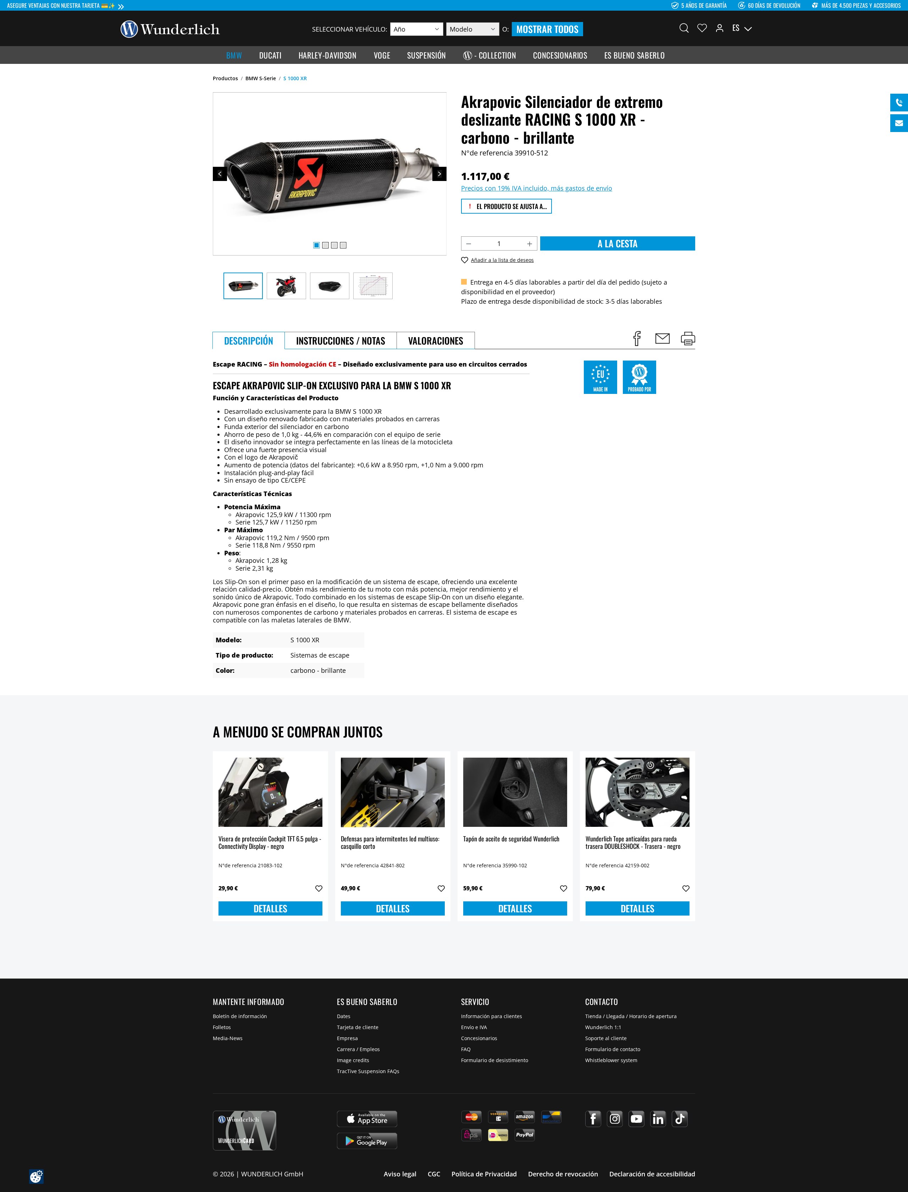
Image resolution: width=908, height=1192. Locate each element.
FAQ (466, 1049)
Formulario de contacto (612, 1049)
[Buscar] (684, 28)
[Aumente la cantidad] (529, 243)
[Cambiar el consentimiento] (36, 1176)
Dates (343, 1016)
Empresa (347, 1038)
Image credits (353, 1060)
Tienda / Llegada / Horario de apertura (631, 1016)
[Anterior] (220, 174)
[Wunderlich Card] (244, 1130)
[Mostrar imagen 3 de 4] (334, 245)
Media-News (228, 1038)
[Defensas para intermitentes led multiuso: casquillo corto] (393, 792)
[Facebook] (593, 1119)
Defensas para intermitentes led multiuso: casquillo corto (390, 843)
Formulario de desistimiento (494, 1060)
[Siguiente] (439, 174)
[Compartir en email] (662, 338)
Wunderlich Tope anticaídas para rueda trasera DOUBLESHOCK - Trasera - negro (633, 843)
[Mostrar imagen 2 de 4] (325, 245)
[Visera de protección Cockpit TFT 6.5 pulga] (270, 792)
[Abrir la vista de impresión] (688, 338)
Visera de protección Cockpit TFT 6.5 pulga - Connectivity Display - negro (269, 843)
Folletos (222, 1027)
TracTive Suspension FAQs (368, 1071)
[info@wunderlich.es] (899, 123)
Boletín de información (240, 1016)
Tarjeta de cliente (357, 1027)
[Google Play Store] (367, 1141)
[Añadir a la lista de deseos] (318, 888)
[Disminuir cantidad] (468, 243)
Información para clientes (491, 1016)
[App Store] (367, 1119)
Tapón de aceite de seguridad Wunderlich (511, 839)
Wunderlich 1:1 (603, 1027)
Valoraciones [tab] (435, 340)
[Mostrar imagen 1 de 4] (316, 245)
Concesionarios (479, 1038)
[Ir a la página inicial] (170, 28)
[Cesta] (783, 28)
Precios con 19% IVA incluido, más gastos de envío (536, 188)
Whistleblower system (611, 1060)
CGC (434, 1174)
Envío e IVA (474, 1027)
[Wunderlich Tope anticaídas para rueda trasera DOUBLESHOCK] (638, 792)
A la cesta (618, 243)
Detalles (270, 908)
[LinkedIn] (658, 1119)
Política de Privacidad (484, 1174)
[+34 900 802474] (899, 102)
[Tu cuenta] (719, 28)
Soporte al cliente (606, 1038)
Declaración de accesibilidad (652, 1174)
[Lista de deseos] (702, 28)
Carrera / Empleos (358, 1049)
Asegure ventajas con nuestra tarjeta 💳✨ (61, 5)
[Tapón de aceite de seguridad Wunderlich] (515, 792)
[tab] (248, 340)
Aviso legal (400, 1174)
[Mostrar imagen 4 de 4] (343, 245)
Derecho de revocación (563, 1174)
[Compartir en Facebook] (637, 338)
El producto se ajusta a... (511, 206)
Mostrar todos (547, 29)
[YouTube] (636, 1119)
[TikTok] (680, 1119)
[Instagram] (615, 1119)
